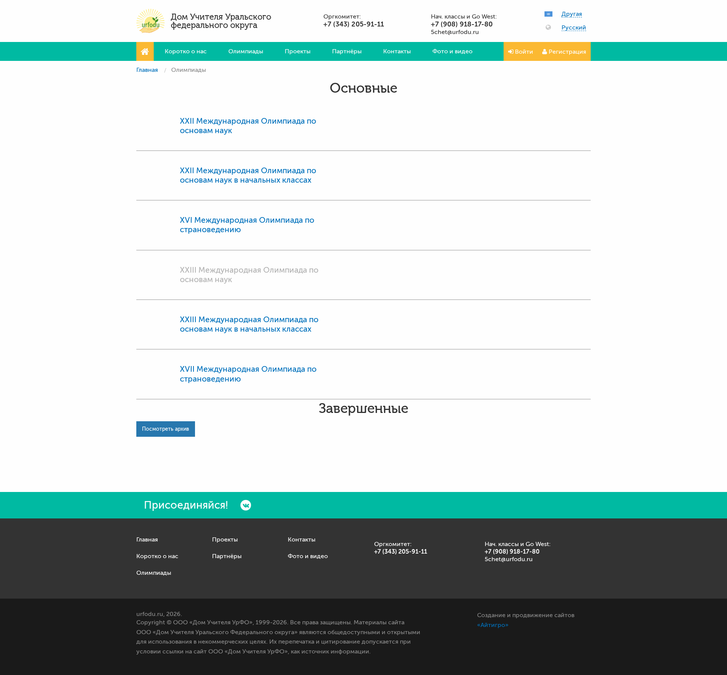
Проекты (297, 51)
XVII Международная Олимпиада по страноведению (248, 374)
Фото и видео (452, 51)
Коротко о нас (186, 51)
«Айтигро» (493, 625)
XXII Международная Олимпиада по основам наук (248, 125)
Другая (572, 14)
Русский (574, 28)
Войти (523, 51)
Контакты (397, 51)
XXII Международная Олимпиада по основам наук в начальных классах (248, 175)
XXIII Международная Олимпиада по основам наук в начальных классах (249, 324)
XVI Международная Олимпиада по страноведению (247, 225)
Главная (147, 70)
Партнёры (347, 51)
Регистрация (566, 51)
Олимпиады (245, 51)
